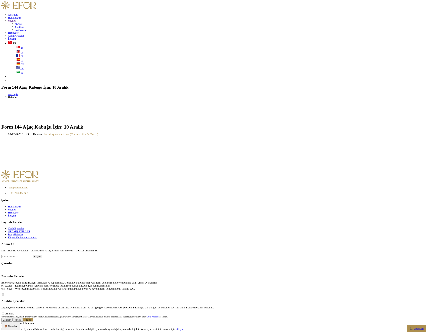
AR (22, 73)
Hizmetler (13, 32)
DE (22, 64)
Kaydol (37, 256)
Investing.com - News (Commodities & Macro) (71, 134)
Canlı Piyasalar (16, 35)
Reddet (28, 320)
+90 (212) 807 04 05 (19, 193)
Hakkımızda (14, 17)
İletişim (12, 38)
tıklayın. (180, 329)
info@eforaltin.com (18, 187)
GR (22, 69)
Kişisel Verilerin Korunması (22, 237)
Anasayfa (13, 14)
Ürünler (12, 20)
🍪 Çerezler (11, 326)
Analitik (9, 313)
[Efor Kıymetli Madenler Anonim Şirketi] (19, 9)
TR (21, 48)
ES (21, 61)
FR (21, 56)
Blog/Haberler (15, 234)
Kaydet (18, 320)
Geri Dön (7, 320)
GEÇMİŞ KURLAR (19, 231)
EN (22, 53)
